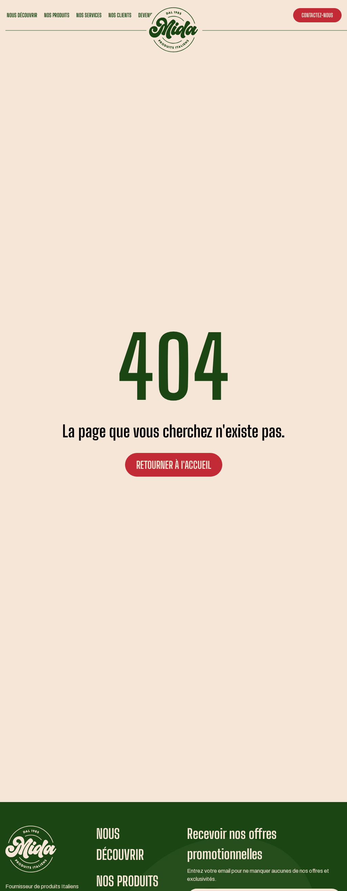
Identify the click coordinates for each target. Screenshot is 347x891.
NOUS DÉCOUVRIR (22, 15)
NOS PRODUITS (56, 15)
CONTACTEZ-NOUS (317, 15)
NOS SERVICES (89, 15)
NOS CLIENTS (119, 15)
